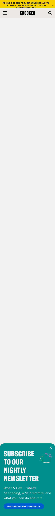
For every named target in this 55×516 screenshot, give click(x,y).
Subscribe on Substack (23, 506)
